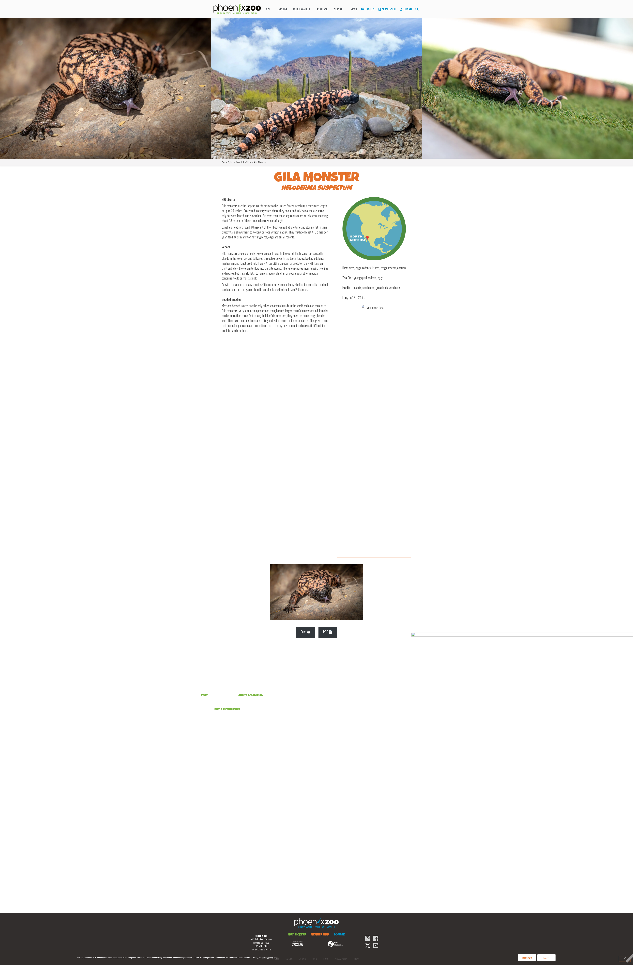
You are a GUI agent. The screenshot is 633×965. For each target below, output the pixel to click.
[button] (417, 9)
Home (223, 162)
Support (339, 9)
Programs (322, 9)
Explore (282, 9)
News (354, 9)
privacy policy (267, 957)
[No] (625, 959)
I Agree (546, 957)
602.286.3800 (261, 946)
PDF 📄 (327, 631)
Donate (408, 9)
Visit (269, 9)
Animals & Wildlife (243, 162)
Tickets (370, 9)
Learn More (527, 957)
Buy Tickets (297, 934)
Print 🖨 (305, 631)
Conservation (301, 9)
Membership (389, 9)
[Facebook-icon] (375, 938)
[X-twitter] (367, 945)
